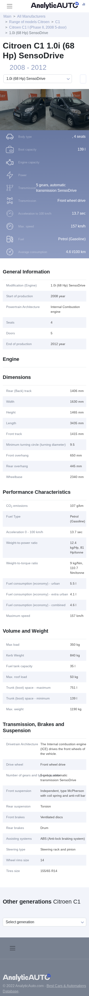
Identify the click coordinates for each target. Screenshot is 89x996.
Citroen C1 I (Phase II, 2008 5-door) (37, 27)
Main (7, 16)
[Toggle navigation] (9, 6)
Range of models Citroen (29, 22)
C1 (57, 22)
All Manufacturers (31, 16)
